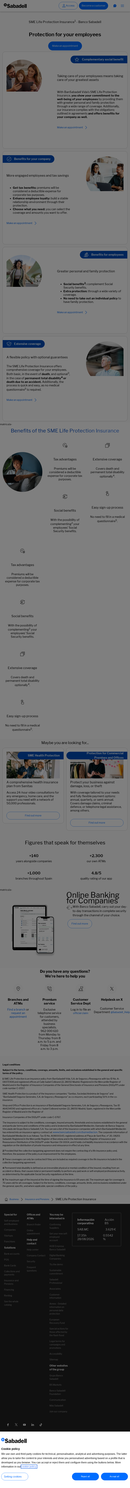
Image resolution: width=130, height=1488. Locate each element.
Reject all (85, 1476)
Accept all (114, 1476)
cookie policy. (29, 1466)
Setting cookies (13, 1476)
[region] (65, 1460)
